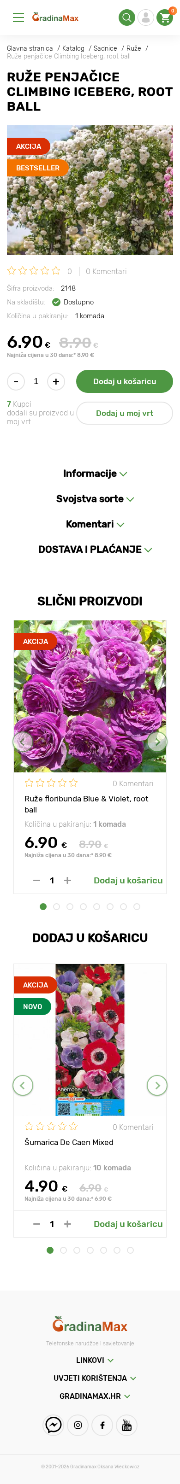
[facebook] (102, 1425)
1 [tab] (43, 906)
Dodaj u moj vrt (124, 413)
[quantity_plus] (67, 880)
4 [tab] (83, 906)
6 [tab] (110, 906)
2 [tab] (56, 906)
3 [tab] (69, 906)
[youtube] (127, 1425)
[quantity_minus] (36, 880)
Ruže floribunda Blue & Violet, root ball (86, 803)
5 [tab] (96, 906)
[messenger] (53, 1425)
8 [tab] (136, 906)
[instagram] (78, 1425)
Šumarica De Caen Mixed (69, 1142)
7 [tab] (123, 906)
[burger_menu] (18, 17)
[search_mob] (127, 17)
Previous (22, 741)
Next (157, 741)
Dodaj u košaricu (124, 381)
